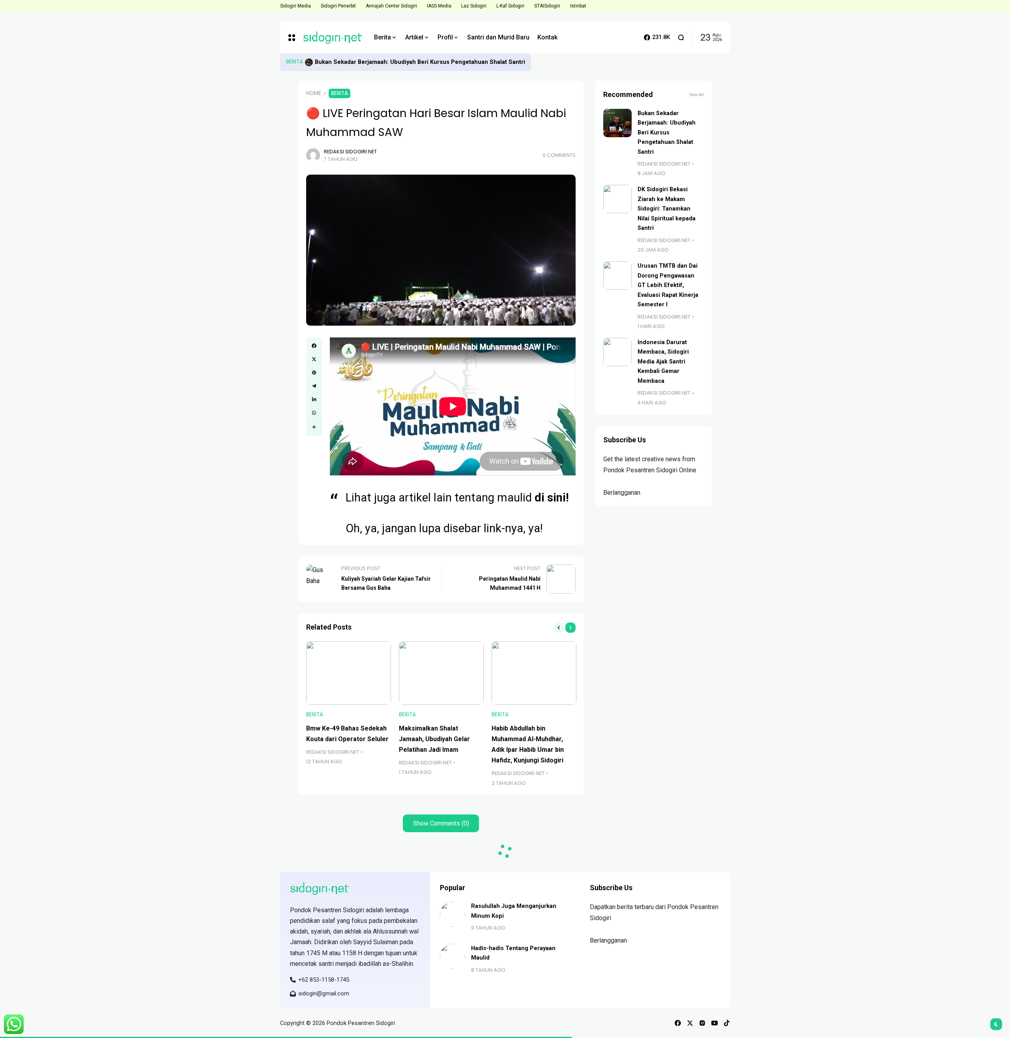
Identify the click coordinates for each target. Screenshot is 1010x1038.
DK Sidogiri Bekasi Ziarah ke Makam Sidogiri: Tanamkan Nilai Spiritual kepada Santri (667, 208)
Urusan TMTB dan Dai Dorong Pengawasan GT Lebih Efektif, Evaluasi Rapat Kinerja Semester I (668, 285)
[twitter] (690, 1023)
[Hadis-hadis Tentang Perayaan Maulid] (452, 956)
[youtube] (714, 1023)
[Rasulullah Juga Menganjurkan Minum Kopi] (452, 914)
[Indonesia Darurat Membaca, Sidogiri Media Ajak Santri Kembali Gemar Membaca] (617, 352)
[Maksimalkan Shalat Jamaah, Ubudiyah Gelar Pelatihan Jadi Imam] (441, 673)
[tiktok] (727, 1023)
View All (696, 95)
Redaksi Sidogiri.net (350, 151)
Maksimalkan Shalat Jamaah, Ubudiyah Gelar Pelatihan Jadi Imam (434, 739)
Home (313, 93)
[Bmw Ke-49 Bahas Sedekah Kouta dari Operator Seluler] (348, 673)
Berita (294, 61)
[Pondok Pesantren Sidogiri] (332, 37)
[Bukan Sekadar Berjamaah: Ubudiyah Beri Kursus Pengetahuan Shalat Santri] (309, 62)
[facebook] (678, 1023)
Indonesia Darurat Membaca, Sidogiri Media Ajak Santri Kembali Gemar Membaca (663, 361)
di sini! (552, 497)
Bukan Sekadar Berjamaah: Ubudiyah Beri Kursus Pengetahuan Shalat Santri (420, 61)
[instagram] (702, 1023)
